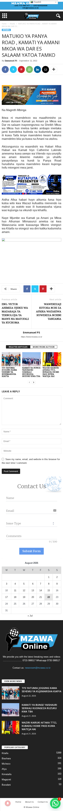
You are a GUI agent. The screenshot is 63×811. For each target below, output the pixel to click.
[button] (55, 803)
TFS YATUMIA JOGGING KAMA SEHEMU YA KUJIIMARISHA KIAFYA (9, 372)
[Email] (45, 69)
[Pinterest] (21, 69)
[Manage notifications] (7, 803)
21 (40, 597)
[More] (53, 69)
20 (32, 597)
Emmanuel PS (11, 61)
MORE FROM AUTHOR (44, 347)
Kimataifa (6, 774)
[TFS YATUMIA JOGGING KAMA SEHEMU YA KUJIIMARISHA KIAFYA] (11, 359)
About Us (29, 801)
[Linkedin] (37, 69)
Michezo (6, 763)
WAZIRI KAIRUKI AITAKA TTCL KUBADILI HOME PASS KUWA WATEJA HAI (51, 372)
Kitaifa (12, 23)
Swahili (37, 2)
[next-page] (33, 382)
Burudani (6, 784)
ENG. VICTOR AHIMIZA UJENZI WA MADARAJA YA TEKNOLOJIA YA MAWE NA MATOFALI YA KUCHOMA (15, 313)
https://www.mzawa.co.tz (31, 337)
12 (24, 590)
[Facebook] (5, 69)
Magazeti (6, 779)
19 (24, 597)
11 (15, 590)
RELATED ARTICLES (18, 347)
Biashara (6, 758)
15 (48, 590)
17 (6, 597)
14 (40, 590)
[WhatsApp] (29, 69)
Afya (4, 769)
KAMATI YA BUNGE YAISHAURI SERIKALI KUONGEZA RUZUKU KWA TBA (31, 372)
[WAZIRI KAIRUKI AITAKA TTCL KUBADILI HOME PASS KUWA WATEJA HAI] (52, 359)
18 (15, 597)
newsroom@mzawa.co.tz (38, 667)
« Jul (30, 615)
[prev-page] (29, 382)
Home (4, 23)
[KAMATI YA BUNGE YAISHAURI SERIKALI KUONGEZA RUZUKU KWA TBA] (31, 359)
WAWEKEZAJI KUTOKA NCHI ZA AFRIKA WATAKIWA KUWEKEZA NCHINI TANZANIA (48, 311)
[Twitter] (13, 69)
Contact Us (43, 801)
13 (32, 590)
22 (48, 597)
